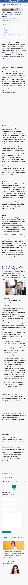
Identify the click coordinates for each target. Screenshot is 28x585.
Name (20, 498)
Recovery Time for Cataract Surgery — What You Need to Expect (12, 14)
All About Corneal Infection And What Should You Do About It (13, 562)
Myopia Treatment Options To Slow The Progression (13, 538)
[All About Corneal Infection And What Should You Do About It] (13, 573)
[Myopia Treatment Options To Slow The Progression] (13, 549)
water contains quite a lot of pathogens (12, 225)
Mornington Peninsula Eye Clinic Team (9, 20)
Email (20, 503)
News (18, 18)
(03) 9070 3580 (11, 400)
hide (10, 24)
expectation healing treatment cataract (13, 472)
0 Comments (13, 18)
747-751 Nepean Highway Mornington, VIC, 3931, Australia (14, 0)
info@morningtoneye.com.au (14, 1)
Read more (11, 557)
